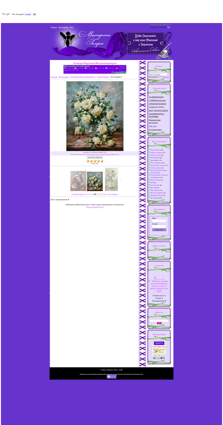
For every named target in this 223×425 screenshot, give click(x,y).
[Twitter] (157, 357)
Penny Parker (155, 150)
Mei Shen (154, 187)
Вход (72, 27)
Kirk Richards (155, 157)
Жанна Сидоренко (157, 193)
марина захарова (156, 152)
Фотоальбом (64, 77)
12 (100, 194)
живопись (98, 154)
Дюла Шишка (155, 190)
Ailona (117, 154)
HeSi (152, 182)
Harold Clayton (156, 180)
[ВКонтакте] (154, 357)
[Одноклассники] (159, 357)
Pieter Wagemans (156, 163)
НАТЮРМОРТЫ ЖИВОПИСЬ (83, 77)
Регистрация (63, 27)
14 (105, 194)
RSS (168, 27)
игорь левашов (156, 155)
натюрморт (85, 154)
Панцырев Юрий (156, 195)
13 (102, 194)
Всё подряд (154, 198)
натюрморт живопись (106, 154)
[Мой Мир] (161, 357)
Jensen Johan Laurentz (158, 165)
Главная (54, 27)
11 (98, 194)
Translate (166, 77)
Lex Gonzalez (155, 185)
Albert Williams (103, 77)
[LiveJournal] (164, 357)
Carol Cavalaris (156, 168)
